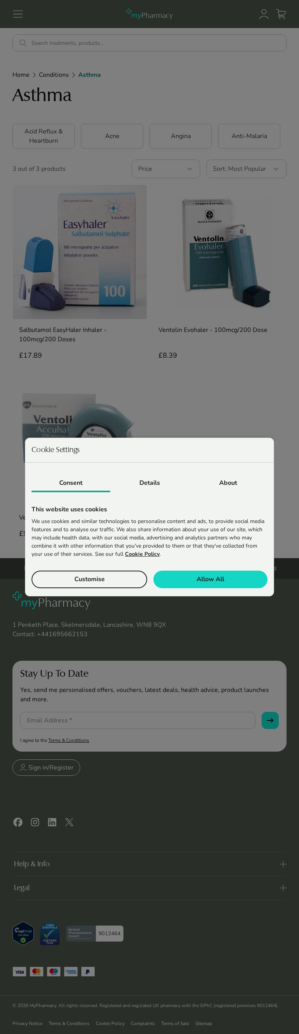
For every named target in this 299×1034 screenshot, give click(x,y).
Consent (71, 483)
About (228, 483)
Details (149, 483)
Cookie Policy (142, 554)
